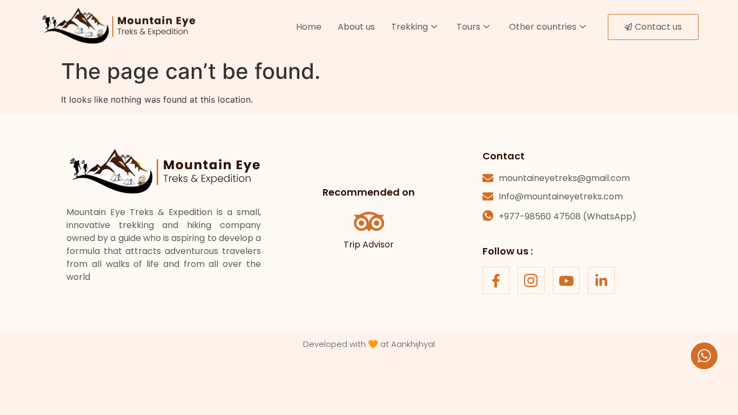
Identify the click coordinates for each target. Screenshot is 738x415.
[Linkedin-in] (601, 280)
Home (308, 27)
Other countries (542, 27)
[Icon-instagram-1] (531, 280)
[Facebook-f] (495, 280)
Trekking (409, 27)
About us (356, 27)
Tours (468, 27)
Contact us (658, 27)
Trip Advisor (369, 244)
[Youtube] (566, 280)
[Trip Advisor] (369, 221)
